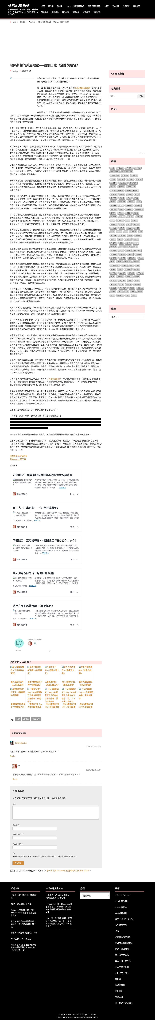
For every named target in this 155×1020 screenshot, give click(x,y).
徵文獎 (128, 243)
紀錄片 (136, 213)
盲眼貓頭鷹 (120, 985)
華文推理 (129, 168)
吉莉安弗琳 (132, 258)
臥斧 (121, 205)
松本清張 (113, 235)
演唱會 (121, 213)
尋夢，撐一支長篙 (123, 961)
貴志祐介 (122, 280)
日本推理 (133, 231)
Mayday (121, 179)
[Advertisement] (77, 42)
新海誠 (137, 280)
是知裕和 (120, 295)
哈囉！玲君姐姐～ (123, 949)
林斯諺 (122, 228)
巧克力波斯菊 (54, 379)
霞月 (121, 250)
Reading (15, 71)
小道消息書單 (139, 209)
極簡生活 (113, 288)
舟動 (126, 291)
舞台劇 (113, 201)
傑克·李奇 (137, 284)
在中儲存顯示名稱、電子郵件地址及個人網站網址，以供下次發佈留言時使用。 (44, 856)
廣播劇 (129, 284)
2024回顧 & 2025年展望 (21, 904)
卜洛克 (137, 228)
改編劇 (122, 194)
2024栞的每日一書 (125, 246)
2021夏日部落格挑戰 (117, 190)
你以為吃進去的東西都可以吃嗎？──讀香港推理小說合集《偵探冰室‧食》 (23, 947)
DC (126, 231)
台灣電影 (129, 205)
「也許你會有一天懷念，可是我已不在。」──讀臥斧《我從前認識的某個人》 (59, 921)
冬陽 (117, 931)
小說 (18, 719)
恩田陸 (26, 719)
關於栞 (50, 6)
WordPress (69, 1017)
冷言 (129, 224)
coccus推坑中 (121, 907)
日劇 (129, 198)
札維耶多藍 (137, 250)
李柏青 (135, 220)
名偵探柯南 (122, 201)
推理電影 (113, 194)
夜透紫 (128, 250)
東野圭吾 (121, 186)
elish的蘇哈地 (121, 913)
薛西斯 (113, 213)
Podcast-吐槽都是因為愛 (75, 6)
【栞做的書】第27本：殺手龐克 (23, 896)
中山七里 (113, 228)
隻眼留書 (119, 997)
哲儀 (134, 295)
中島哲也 (113, 280)
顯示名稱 (16, 825)
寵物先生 (113, 205)
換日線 (118, 979)
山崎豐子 (138, 254)
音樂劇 (137, 276)
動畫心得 (76, 12)
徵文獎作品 (123, 183)
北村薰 (136, 239)
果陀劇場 (131, 273)
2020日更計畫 (115, 175)
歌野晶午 (127, 261)
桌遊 (138, 265)
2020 (121, 284)
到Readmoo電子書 (18, 459)
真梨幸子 (129, 276)
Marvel (136, 243)
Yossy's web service (90, 1017)
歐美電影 (120, 276)
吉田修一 (120, 220)
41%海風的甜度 (122, 901)
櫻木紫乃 (136, 261)
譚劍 (120, 291)
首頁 (43, 6)
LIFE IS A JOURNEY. (124, 919)
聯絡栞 (59, 6)
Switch (113, 239)
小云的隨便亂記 (122, 967)
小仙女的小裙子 (122, 973)
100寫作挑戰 (114, 171)
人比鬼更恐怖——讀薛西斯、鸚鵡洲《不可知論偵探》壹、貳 (23, 924)
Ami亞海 (122, 254)
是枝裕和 (138, 235)
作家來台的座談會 (82, 88)
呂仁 (112, 220)
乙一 (128, 220)
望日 (128, 295)
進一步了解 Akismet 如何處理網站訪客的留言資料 (68, 871)
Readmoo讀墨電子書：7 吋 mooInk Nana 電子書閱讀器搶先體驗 (23, 913)
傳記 (112, 276)
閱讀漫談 (126, 6)
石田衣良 (140, 273)
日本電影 (134, 175)
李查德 (132, 288)
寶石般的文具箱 (122, 955)
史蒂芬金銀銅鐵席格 (124, 943)
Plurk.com (142, 152)
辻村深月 (113, 224)
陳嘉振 (141, 258)
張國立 (129, 228)
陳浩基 (122, 198)
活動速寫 (136, 6)
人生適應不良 (121, 925)
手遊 (121, 243)
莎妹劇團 (127, 239)
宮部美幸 (113, 198)
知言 (112, 295)
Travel (119, 231)
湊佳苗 (128, 213)
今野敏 (119, 261)
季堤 (133, 291)
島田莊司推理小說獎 (132, 190)
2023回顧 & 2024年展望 (21, 939)
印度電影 (113, 284)
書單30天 (129, 179)
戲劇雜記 (55, 12)
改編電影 (125, 175)
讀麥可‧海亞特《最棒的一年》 (24, 933)
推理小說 (120, 168)
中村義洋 (122, 235)
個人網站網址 (17, 844)
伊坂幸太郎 (133, 183)
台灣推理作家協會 (127, 171)
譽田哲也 (136, 269)
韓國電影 (113, 250)
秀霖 (112, 231)
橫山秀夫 (113, 254)
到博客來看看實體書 (18, 456)
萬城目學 (113, 258)
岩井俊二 (122, 273)
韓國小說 (113, 246)
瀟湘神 (113, 291)
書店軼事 (115, 6)
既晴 (112, 261)
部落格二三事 (131, 186)
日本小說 (36, 719)
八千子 (130, 254)
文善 (139, 201)
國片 (121, 209)
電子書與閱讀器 (94, 6)
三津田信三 (123, 288)
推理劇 (136, 198)
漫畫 (141, 231)
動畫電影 (131, 201)
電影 (130, 280)
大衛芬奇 (122, 258)
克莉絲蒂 (113, 216)
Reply (12, 756)
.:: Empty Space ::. (123, 895)
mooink (122, 216)
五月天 (106, 6)
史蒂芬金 (139, 216)
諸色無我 (119, 991)
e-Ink (136, 194)
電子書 (113, 186)
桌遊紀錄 (96, 12)
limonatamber (21, 743)
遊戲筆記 (86, 12)
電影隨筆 (44, 12)
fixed (130, 235)
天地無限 (130, 216)
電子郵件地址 (18, 834)
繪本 (120, 269)
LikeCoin (113, 209)
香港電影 (136, 224)
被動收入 (140, 288)
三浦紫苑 (113, 243)
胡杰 (120, 239)
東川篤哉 (127, 269)
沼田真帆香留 (115, 265)
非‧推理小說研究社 (124, 1003)
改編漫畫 (129, 209)
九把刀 (124, 265)
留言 (14, 804)
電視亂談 (65, 12)
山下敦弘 (113, 273)
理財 (131, 265)
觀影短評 (137, 205)
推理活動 (138, 179)
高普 (135, 246)
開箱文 (113, 269)
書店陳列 (113, 183)
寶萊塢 (140, 291)
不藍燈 (122, 224)
